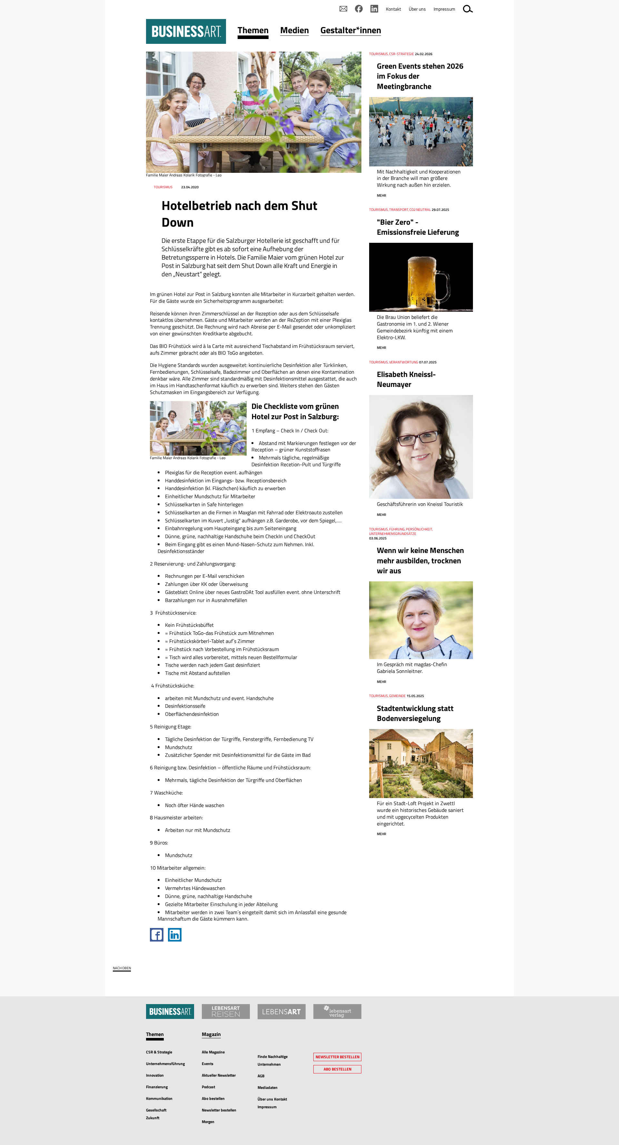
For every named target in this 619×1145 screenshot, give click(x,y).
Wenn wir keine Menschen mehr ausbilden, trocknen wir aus (420, 560)
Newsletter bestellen (219, 1110)
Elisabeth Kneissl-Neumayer (406, 379)
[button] (253, 31)
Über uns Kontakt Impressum (272, 1103)
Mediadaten (268, 1087)
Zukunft (152, 1118)
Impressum (444, 8)
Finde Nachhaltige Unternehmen (273, 1060)
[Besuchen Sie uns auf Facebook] (359, 9)
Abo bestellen (213, 1098)
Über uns (417, 8)
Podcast (208, 1087)
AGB (261, 1076)
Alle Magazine (213, 1052)
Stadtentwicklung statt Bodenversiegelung (415, 713)
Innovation (155, 1075)
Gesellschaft (156, 1110)
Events (207, 1064)
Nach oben (122, 968)
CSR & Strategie (159, 1052)
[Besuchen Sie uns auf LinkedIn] (374, 9)
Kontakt (393, 8)
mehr (381, 195)
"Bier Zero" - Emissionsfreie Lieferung (418, 227)
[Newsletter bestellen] (343, 9)
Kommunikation (159, 1098)
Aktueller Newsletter (219, 1075)
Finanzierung (157, 1087)
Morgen (208, 1122)
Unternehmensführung (165, 1064)
